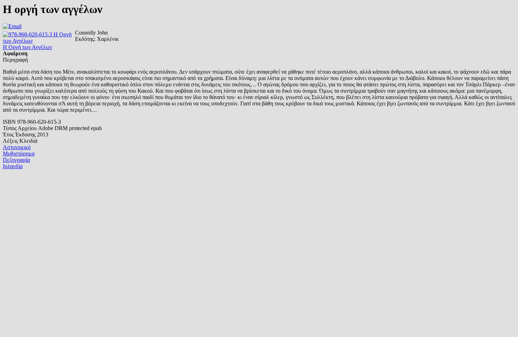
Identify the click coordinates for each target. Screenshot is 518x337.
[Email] (12, 26)
